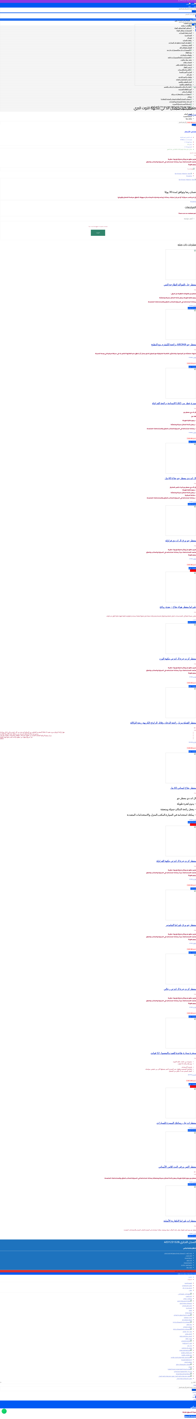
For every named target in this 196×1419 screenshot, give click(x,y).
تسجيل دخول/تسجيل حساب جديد (188, 1273)
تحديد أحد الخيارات (192, 308)
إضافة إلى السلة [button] (192, 367)
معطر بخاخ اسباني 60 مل (183, 787)
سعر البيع (190, 142)
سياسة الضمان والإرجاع (186, 1265)
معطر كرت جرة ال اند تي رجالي (180, 988)
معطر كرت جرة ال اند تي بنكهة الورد (177, 658)
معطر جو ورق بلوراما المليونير (181, 924)
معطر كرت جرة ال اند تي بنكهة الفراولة (176, 860)
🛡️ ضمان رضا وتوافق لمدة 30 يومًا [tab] (183, 173)
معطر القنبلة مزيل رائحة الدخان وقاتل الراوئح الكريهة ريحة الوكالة (163, 722)
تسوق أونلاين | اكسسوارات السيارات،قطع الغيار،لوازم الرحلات (178, 1253)
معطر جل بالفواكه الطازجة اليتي (180, 284)
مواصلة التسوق (190, 1416)
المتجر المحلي (188, 1255)
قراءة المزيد (193, 888)
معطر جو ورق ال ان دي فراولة (180, 540)
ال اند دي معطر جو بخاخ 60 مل (180, 478)
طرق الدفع (189, 1260)
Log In (98, 232)
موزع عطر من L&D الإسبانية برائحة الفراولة (174, 403)
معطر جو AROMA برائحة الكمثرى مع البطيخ (173, 344)
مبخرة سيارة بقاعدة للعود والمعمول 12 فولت (173, 1052)
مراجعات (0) (193, 201)
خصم (191, 144)
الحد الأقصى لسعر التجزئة (186, 138)
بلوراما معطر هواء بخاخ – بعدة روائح (178, 606)
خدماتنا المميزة (188, 1258)
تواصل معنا (189, 1267)
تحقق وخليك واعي (189, 1248)
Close (179, 1273)
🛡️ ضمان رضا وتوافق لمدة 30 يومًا (187, 179)
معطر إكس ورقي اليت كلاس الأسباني (177, 1166)
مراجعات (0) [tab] (189, 176)
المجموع (190, 147)
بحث (194, 11)
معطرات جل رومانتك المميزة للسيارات (176, 1122)
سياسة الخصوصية (188, 1263)
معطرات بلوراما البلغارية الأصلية (180, 1220)
